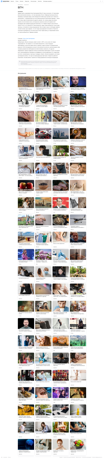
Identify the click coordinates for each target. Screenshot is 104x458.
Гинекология (26, 4)
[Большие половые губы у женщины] (61, 84)
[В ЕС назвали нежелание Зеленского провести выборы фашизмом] (26, 326)
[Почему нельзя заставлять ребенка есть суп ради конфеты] (78, 292)
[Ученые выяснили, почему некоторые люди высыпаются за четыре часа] (61, 326)
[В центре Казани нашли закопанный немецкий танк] (78, 205)
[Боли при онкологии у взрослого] (43, 153)
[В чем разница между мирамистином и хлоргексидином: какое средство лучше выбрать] (43, 274)
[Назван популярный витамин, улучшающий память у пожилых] (78, 274)
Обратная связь (78, 457)
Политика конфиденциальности (97, 457)
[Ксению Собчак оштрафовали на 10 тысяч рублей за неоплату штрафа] (61, 205)
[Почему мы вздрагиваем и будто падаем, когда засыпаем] (43, 447)
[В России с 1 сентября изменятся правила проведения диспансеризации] (26, 153)
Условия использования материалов (69, 457)
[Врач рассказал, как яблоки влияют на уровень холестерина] (78, 102)
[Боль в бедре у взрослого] (26, 292)
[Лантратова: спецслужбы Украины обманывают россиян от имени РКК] (26, 378)
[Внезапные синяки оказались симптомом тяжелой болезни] (26, 119)
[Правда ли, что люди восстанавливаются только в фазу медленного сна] (78, 395)
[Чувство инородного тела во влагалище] (78, 153)
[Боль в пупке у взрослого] (26, 430)
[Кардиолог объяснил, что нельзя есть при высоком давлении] (78, 136)
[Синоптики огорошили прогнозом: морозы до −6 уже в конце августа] (78, 326)
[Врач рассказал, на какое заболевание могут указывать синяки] (78, 119)
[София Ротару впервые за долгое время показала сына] (61, 395)
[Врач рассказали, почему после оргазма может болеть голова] (78, 171)
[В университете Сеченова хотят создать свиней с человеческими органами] (61, 119)
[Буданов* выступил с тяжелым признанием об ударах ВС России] (78, 84)
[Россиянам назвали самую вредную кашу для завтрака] (43, 136)
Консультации (20, 4)
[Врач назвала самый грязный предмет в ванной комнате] (78, 257)
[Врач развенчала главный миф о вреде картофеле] (26, 395)
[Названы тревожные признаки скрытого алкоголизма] (43, 309)
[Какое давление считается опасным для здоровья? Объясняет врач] (26, 102)
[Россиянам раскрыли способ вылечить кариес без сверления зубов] (43, 395)
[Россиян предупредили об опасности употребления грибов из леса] (61, 223)
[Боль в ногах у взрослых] (78, 378)
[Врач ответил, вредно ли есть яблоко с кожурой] (26, 188)
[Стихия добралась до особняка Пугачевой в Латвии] (26, 257)
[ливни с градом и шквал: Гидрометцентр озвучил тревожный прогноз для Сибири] (78, 412)
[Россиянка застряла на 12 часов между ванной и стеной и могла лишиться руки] (43, 361)
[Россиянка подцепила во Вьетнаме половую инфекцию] (43, 119)
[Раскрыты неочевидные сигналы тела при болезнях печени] (61, 102)
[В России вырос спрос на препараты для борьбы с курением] (43, 171)
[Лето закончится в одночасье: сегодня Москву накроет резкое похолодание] (61, 136)
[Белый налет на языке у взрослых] (61, 447)
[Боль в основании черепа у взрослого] (61, 361)
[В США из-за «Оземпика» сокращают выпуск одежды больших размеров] (43, 240)
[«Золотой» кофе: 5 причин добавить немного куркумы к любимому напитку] (26, 412)
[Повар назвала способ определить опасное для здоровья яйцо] (26, 136)
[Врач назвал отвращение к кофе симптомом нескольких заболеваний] (61, 309)
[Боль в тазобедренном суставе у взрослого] (61, 171)
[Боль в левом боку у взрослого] (43, 378)
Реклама (9, 457)
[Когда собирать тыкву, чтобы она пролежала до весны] (61, 343)
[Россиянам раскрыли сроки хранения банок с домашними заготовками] (61, 378)
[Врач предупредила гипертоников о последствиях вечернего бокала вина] (78, 309)
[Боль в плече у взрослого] (43, 430)
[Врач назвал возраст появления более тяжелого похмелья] (78, 240)
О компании (5, 457)
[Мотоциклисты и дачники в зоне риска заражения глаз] (26, 223)
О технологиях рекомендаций (86, 457)
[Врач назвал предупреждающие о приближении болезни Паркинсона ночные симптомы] (43, 326)
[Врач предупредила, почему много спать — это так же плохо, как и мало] (26, 171)
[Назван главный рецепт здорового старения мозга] (26, 447)
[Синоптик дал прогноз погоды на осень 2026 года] (43, 84)
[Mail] (1, 1)
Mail (1, 457)
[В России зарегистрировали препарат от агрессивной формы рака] (61, 257)
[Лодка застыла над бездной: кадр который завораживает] (78, 343)
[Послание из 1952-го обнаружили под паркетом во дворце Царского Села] (26, 84)
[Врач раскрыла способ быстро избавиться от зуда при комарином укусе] (43, 292)
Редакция (61, 457)
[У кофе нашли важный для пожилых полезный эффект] (43, 102)
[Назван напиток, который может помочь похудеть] (26, 205)
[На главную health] (5, 1)
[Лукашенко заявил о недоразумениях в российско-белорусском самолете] (78, 223)
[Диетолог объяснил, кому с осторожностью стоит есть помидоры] (61, 430)
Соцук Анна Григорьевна (29, 38)
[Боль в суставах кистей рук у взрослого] (43, 223)
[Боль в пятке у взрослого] (78, 430)
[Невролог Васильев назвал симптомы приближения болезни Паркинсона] (43, 412)
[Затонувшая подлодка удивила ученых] (26, 309)
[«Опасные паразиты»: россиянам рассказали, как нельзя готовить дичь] (61, 188)
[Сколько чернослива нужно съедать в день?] (43, 188)
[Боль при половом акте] (26, 274)
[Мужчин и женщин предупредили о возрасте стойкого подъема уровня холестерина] (26, 343)
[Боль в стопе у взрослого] (61, 240)
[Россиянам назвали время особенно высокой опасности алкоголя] (26, 240)
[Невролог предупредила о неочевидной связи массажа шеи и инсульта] (78, 361)
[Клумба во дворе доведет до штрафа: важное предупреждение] (61, 153)
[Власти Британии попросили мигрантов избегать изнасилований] (43, 205)
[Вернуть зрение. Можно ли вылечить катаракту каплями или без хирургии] (43, 343)
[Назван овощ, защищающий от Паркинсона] (78, 447)
